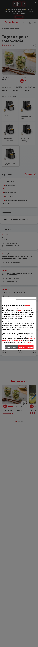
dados (20, 310)
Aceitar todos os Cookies (26, 347)
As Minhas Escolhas (11, 347)
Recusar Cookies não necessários (26, 299)
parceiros (28, 305)
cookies (28, 342)
